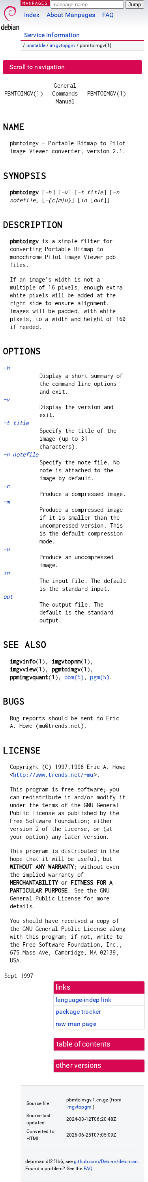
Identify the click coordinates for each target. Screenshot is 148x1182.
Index (31, 15)
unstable (35, 45)
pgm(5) (99, 677)
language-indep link (83, 999)
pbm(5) (74, 677)
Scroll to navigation (37, 67)
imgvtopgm (62, 45)
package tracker (78, 1011)
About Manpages (71, 15)
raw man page (76, 1024)
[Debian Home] (10, 16)
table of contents (83, 1044)
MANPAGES (35, 3)
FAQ (108, 15)
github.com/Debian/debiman (106, 1161)
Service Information (52, 35)
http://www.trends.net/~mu (53, 774)
